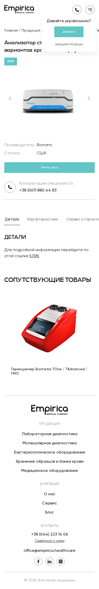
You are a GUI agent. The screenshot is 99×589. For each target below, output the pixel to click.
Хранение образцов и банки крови (50, 462)
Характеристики (42, 219)
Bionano (44, 145)
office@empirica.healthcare (49, 551)
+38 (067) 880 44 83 (38, 190)
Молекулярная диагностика (50, 443)
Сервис (49, 503)
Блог (49, 513)
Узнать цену (49, 167)
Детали (12, 219)
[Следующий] (89, 98)
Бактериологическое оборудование (49, 452)
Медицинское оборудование (49, 471)
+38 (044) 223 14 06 (49, 534)
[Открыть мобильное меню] (90, 9)
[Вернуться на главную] (19, 9)
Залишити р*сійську (69, 44)
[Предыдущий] (10, 98)
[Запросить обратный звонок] (76, 9)
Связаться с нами (49, 541)
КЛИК (34, 256)
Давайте (68, 31)
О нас (49, 494)
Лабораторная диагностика (49, 434)
